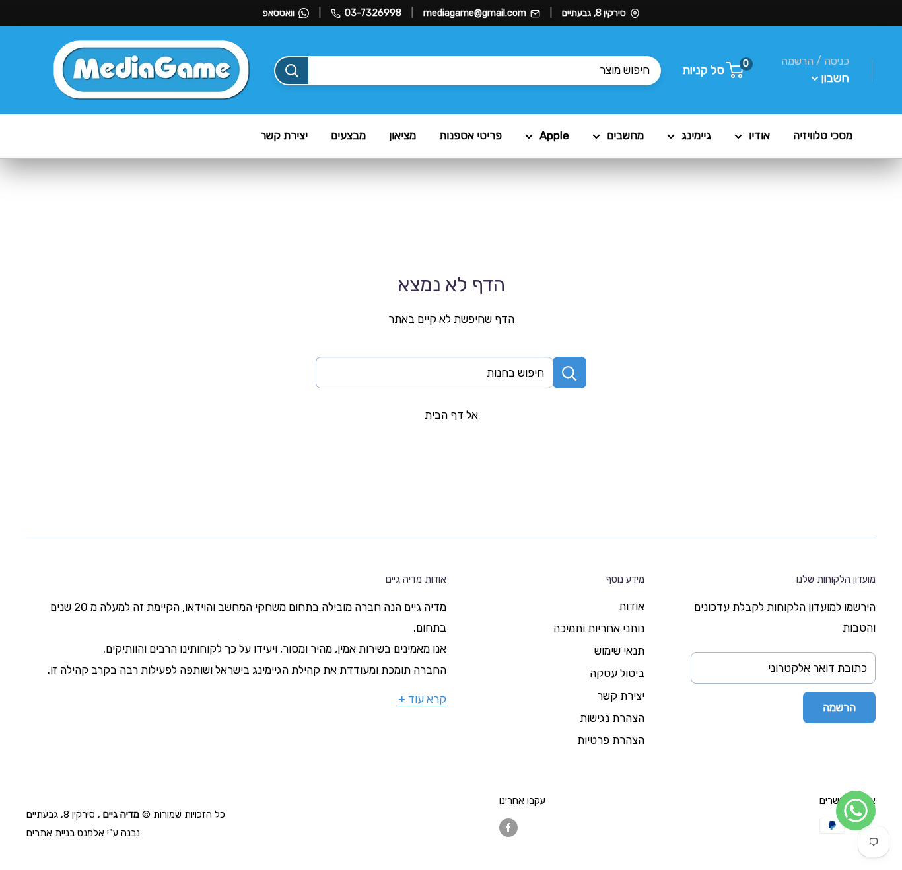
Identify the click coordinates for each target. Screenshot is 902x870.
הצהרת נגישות (612, 718)
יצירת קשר (284, 135)
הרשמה (839, 707)
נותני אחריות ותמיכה (598, 628)
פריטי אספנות (470, 135)
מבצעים (348, 135)
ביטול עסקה (617, 673)
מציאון (402, 135)
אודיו (759, 135)
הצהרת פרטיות (610, 739)
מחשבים (625, 135)
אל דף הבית (451, 414)
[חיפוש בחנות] (569, 372)
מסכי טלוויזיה (822, 135)
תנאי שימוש (619, 650)
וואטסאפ (279, 12)
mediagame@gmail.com (474, 12)
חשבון (834, 78)
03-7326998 (373, 12)
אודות (631, 606)
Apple (554, 135)
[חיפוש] (291, 70)
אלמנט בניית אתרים (65, 833)
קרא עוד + (422, 699)
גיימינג (696, 135)
